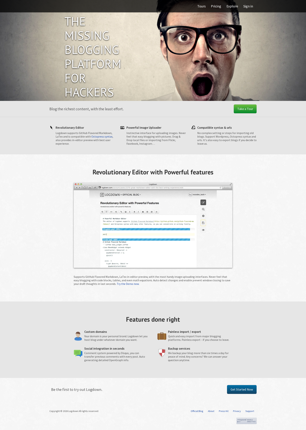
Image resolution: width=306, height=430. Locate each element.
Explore (232, 6)
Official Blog (197, 411)
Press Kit (223, 411)
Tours (201, 6)
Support (249, 411)
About (211, 411)
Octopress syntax (101, 136)
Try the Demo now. (128, 284)
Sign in (248, 6)
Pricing (216, 6)
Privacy (237, 411)
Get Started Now (242, 389)
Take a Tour (245, 109)
